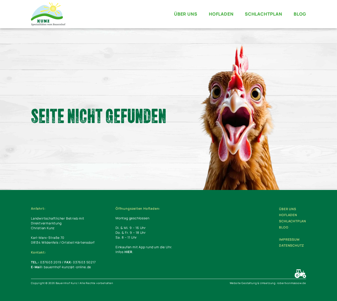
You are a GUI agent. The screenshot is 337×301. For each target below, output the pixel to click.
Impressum (289, 239)
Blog (283, 227)
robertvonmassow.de (291, 283)
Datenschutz (291, 245)
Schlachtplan (292, 221)
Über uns (287, 209)
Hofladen (288, 215)
